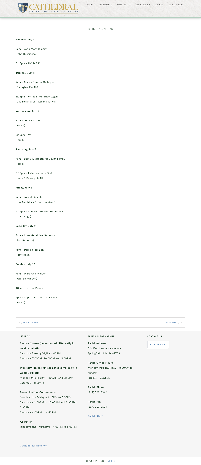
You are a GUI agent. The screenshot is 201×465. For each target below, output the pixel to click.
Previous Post (31, 322)
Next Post (171, 322)
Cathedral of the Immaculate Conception (48, 9)
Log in (111, 461)
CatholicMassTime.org (33, 445)
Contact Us (157, 345)
